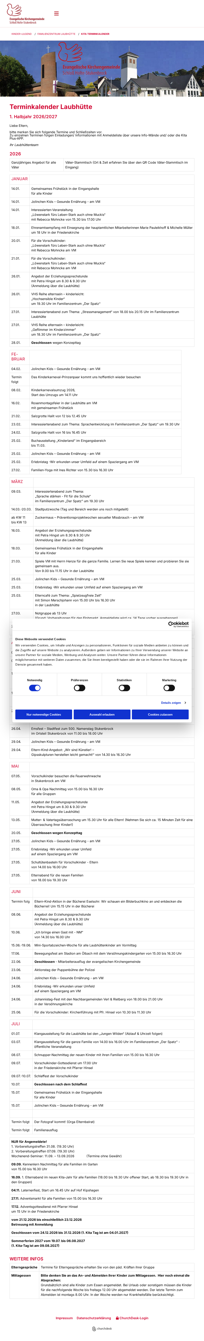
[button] (126, 13)
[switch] (79, 688)
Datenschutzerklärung (94, 1318)
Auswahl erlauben (102, 714)
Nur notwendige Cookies (43, 714)
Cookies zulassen (160, 714)
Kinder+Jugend (22, 33)
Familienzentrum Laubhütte (56, 33)
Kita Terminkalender (95, 33)
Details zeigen (171, 702)
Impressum (64, 1318)
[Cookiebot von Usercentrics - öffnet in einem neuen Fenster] (171, 624)
